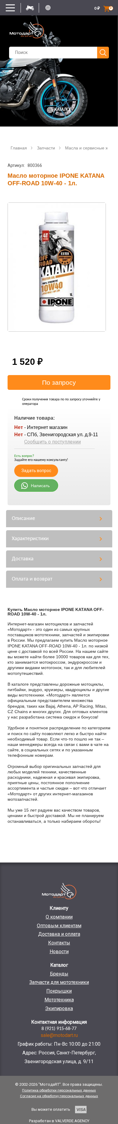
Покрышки (59, 991)
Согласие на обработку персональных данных (59, 1096)
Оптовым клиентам (59, 925)
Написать (40, 485)
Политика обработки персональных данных (59, 1090)
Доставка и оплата (59, 934)
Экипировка (59, 1008)
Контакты (59, 943)
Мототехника (59, 1000)
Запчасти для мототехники (59, 982)
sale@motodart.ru (59, 1035)
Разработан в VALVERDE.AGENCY (59, 1121)
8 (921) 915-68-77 (59, 1028)
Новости (59, 951)
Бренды (59, 974)
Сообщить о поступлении (52, 442)
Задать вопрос (36, 470)
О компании (59, 917)
